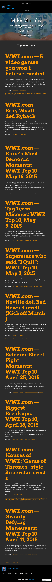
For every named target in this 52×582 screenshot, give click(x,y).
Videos (21, 192)
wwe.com (19, 94)
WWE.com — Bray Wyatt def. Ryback (22, 110)
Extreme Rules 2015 (17, 338)
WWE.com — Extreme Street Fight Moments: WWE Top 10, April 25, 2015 (24, 363)
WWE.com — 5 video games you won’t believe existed (24, 65)
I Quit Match (26, 286)
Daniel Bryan (13, 499)
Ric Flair (20, 500)
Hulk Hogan (39, 499)
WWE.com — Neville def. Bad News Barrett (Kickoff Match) (25, 307)
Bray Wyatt (7, 137)
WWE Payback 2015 (21, 137)
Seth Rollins (31, 500)
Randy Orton (15, 500)
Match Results (23, 134)
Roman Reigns (25, 500)
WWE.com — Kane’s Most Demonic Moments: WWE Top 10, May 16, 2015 (22, 162)
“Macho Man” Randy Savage (11, 498)
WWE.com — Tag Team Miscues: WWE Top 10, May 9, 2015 (25, 214)
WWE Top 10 (32, 192)
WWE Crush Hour (12, 94)
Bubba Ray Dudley (41, 498)
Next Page (15, 562)
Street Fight (27, 392)
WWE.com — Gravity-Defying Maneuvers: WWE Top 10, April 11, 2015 (22, 525)
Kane (26, 192)
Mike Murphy (13, 569)
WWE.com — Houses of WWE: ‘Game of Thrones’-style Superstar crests (25, 464)
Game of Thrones (32, 499)
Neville (23, 338)
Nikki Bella (10, 500)
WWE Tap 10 (30, 554)
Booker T (19, 498)
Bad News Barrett (9, 338)
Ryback (12, 137)
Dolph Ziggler (19, 499)
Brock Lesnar (34, 498)
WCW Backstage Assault (36, 93)
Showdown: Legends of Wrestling (23, 93)
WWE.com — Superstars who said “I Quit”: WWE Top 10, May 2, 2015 (26, 262)
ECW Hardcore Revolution (10, 93)
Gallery (21, 494)
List (25, 90)
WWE (43, 93)
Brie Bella (29, 498)
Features (22, 90)
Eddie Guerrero (25, 499)
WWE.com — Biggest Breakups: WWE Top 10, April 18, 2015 (22, 413)
